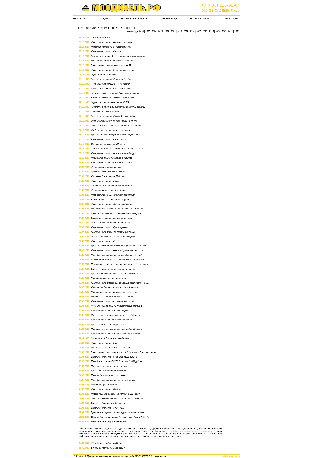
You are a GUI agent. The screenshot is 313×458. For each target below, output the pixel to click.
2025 (147, 31)
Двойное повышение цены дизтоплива (110, 130)
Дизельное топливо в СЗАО (105, 241)
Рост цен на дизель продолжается (108, 278)
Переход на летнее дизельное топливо (110, 347)
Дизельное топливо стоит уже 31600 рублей (114, 357)
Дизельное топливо (135, 18)
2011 (236, 31)
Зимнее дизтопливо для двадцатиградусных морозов (118, 56)
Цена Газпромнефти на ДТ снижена (109, 324)
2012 (230, 31)
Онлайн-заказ (200, 18)
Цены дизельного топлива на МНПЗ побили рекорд (116, 125)
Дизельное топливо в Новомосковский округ (113, 153)
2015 (211, 31)
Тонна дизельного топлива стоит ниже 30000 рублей (118, 398)
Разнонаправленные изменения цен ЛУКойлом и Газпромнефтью (123, 352)
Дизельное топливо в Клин (104, 343)
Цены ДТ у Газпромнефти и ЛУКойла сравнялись (116, 134)
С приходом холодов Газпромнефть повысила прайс (117, 148)
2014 (217, 31)
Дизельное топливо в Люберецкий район (111, 79)
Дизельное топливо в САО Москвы (108, 139)
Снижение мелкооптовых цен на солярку (111, 218)
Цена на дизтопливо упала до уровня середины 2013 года (120, 417)
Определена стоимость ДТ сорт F (109, 144)
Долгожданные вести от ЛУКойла (108, 370)
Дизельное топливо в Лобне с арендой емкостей (115, 333)
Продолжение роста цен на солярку (109, 366)
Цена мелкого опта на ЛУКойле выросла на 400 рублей (118, 246)
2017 (198, 31)
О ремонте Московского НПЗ (106, 74)
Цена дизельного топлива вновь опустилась (113, 380)
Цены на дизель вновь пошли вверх (109, 375)
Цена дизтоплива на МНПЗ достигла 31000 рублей (116, 361)
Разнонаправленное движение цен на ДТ (111, 65)
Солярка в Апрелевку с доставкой (108, 403)
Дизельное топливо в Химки (105, 181)
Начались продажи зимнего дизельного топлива (115, 93)
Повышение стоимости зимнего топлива (112, 60)
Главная (80, 18)
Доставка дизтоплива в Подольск (108, 176)
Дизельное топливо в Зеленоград (108, 448)
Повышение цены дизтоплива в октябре (111, 158)
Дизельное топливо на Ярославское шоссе (112, 98)
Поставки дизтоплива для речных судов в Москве (116, 329)
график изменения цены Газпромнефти (192, 431)
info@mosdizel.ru (231, 456)
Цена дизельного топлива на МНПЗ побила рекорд (116, 255)
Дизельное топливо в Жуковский (107, 408)
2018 (192, 31)
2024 (154, 31)
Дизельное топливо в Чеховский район (110, 88)
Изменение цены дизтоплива (105, 384)
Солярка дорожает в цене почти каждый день (114, 269)
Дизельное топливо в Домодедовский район (113, 116)
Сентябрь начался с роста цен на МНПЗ (111, 185)
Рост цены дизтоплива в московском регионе (114, 292)
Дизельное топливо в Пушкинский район (111, 42)
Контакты (231, 18)
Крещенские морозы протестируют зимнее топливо (118, 412)
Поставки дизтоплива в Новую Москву (110, 84)
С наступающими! (100, 37)
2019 (186, 31)
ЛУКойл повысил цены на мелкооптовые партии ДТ (117, 306)
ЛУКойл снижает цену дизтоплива (108, 190)
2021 (173, 31)
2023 (160, 31)
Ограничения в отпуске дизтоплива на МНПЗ (114, 121)
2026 (141, 31)
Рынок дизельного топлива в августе (110, 199)
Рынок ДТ (171, 18)
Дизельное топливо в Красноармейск (109, 227)
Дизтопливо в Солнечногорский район (110, 338)
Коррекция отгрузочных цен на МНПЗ (110, 102)
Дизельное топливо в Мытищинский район (112, 70)
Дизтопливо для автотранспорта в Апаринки (114, 287)
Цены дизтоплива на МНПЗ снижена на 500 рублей (116, 213)
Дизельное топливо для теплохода (109, 172)
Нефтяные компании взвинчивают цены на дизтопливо (119, 264)
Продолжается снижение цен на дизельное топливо (117, 208)
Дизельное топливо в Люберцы (107, 389)
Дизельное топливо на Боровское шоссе (111, 320)
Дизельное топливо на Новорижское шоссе (112, 301)
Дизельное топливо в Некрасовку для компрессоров (117, 250)
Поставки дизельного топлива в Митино (112, 296)
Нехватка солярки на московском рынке (111, 47)
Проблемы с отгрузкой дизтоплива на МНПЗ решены (118, 107)
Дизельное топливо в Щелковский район (111, 162)
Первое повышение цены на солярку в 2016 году (115, 394)
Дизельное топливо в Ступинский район (111, 204)
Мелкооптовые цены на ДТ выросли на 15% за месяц (118, 259)
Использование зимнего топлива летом (111, 222)
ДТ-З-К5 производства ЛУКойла (107, 443)
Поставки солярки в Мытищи (106, 111)
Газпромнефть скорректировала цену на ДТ (113, 232)
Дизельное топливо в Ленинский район (110, 310)
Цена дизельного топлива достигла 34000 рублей (116, 273)
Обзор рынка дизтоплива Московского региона (114, 236)
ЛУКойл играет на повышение (106, 167)
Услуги (104, 18)
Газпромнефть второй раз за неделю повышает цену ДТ (120, 283)
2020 (179, 31)
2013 (224, 31)
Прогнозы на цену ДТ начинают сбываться (113, 195)
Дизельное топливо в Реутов (106, 51)
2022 (166, 31)
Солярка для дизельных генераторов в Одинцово (115, 315)
